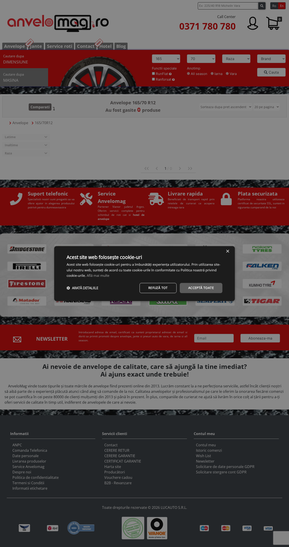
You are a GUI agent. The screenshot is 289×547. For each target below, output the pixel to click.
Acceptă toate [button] (201, 288)
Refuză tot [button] (158, 288)
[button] (82, 288)
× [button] (227, 251)
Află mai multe (98, 275)
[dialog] (144, 273)
